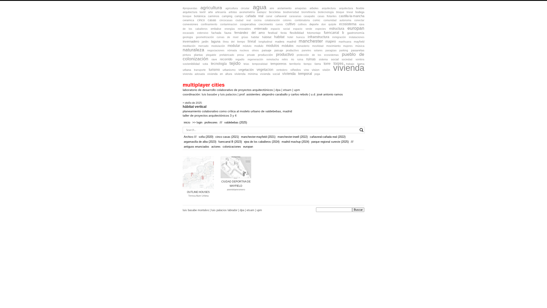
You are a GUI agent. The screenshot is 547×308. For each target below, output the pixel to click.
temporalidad (260, 63)
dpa (278, 90)
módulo (247, 45)
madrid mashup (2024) (295, 141)
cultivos (302, 24)
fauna (227, 32)
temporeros (279, 63)
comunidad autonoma (337, 20)
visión (326, 69)
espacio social (280, 28)
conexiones (190, 24)
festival (272, 32)
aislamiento (284, 8)
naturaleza (193, 49)
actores (216, 146)
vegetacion (265, 69)
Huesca (300, 37)
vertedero (281, 69)
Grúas (244, 37)
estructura (336, 28)
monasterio (302, 45)
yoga (317, 74)
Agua (259, 7)
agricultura (211, 7)
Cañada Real (254, 16)
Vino (306, 69)
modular (234, 45)
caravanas (295, 16)
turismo (214, 69)
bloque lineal (344, 12)
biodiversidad (291, 12)
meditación (189, 45)
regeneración (255, 59)
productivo (285, 54)
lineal (252, 41)
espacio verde (302, 28)
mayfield (359, 41)
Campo (239, 16)
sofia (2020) (206, 136)
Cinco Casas (206, 20)
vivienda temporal (297, 74)
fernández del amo (249, 32)
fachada (216, 32)
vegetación (246, 69)
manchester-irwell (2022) (293, 136)
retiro (285, 59)
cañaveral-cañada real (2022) (328, 136)
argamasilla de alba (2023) (200, 141)
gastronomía (355, 32)
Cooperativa (248, 24)
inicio (187, 122)
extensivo (202, 32)
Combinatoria (302, 20)
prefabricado (226, 54)
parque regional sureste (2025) (330, 141)
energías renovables (238, 28)
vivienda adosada (194, 74)
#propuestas (190, 8)
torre (327, 63)
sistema (323, 59)
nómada (232, 50)
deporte (314, 24)
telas (246, 63)
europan (355, 28)
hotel (290, 37)
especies (320, 28)
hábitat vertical (194, 106)
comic (316, 20)
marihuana (345, 41)
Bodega (359, 12)
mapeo (330, 41)
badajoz (261, 12)
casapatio (309, 16)
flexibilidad (297, 32)
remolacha (272, 59)
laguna (215, 41)
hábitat (266, 37)
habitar (255, 37)
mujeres (348, 45)
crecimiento (266, 24)
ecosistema (347, 24)
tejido (235, 63)
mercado (203, 45)
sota (205, 63)
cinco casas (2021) (227, 136)
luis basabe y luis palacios (219, 94)
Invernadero (191, 41)
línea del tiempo (234, 41)
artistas (233, 12)
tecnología (219, 63)
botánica (200, 16)
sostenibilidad (191, 63)
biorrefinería (308, 12)
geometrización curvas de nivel (217, 37)
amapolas (300, 8)
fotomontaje (314, 32)
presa (240, 54)
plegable (211, 54)
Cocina (258, 20)
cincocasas (225, 20)
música (359, 45)
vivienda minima (246, 74)
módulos (288, 45)
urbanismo (229, 69)
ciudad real (243, 20)
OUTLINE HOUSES (198, 192)
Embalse (216, 28)
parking (343, 50)
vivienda (348, 68)
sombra (360, 59)
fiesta (284, 32)
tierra (318, 63)
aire (272, 8)
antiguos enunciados (196, 146)
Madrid (291, 41)
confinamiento (209, 24)
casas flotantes (327, 16)
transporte (200, 69)
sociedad (347, 59)
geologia (188, 37)
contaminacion (228, 24)
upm (297, 90)
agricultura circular (237, 8)
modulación (218, 45)
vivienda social (270, 74)
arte (210, 12)
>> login (197, 122)
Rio (292, 59)
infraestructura (318, 37)
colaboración (272, 20)
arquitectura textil (194, 12)
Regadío (239, 59)
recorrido (226, 59)
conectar (359, 20)
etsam (287, 90)
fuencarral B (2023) (230, 141)
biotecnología (326, 12)
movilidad (317, 45)
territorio (295, 63)
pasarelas (357, 50)
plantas (198, 54)
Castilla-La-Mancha (351, 16)
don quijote (328, 24)
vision (315, 69)
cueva (279, 24)
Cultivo (290, 24)
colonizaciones (232, 146)
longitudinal (265, 41)
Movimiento (333, 45)
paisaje (266, 50)
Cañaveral (281, 16)
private (251, 54)
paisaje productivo (286, 50)
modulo (258, 45)
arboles (314, 8)
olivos (255, 50)
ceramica (188, 20)
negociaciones (215, 50)
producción (265, 54)
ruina (300, 59)
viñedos (295, 69)
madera (279, 41)
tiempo (308, 63)
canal (269, 16)
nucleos (244, 50)
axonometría (247, 12)
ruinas (311, 59)
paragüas (331, 50)
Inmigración (339, 37)
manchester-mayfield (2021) (258, 136)
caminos (213, 16)
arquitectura (329, 8)
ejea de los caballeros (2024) (261, 141)
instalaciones (356, 37)
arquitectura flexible (351, 8)
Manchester (311, 40)
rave (214, 59)
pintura (187, 54)
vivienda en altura (219, 74)
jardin (205, 41)
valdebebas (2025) (235, 122)
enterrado (261, 28)
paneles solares (312, 50)
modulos (272, 45)
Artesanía (220, 12)
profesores (211, 122)
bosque (187, 16)
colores (287, 20)
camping (227, 16)
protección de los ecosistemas (318, 54)
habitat (279, 37)
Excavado (188, 32)
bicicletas (275, 12)
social (335, 59)
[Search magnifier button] (362, 130)
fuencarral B (334, 32)
